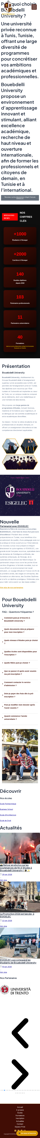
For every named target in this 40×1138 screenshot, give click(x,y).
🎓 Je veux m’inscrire (27, 1133)
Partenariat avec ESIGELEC (14, 526)
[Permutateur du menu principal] (34, 9)
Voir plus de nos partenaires (11, 588)
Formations (20, 1115)
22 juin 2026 (7, 921)
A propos (20, 1110)
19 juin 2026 (7, 967)
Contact (20, 1124)
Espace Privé (20, 1127)
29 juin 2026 (7, 874)
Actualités (20, 1121)
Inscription (20, 1118)
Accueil (20, 1107)
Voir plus (3, 880)
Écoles (20, 1113)
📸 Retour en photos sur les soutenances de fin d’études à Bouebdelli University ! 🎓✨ (16, 868)
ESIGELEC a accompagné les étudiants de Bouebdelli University (18, 961)
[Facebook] (15, 1131)
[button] (20, 1033)
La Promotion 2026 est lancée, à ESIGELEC (17, 915)
